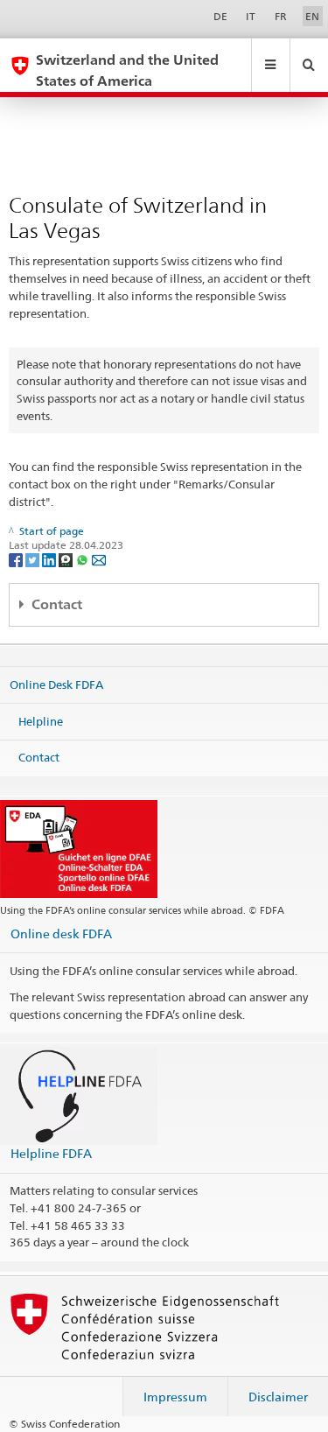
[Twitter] (33, 558)
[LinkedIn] (50, 558)
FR (281, 16)
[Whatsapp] (83, 558)
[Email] (99, 558)
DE (220, 16)
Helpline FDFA (51, 1153)
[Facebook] (17, 558)
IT (250, 16)
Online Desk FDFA (56, 684)
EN (312, 16)
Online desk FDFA (61, 933)
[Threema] (67, 558)
